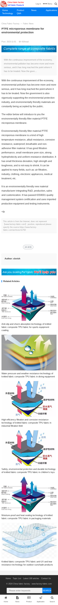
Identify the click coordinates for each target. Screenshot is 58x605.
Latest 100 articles (31, 578)
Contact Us (46, 578)
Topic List (17, 578)
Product (20, 10)
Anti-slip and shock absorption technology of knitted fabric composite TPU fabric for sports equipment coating (26, 327)
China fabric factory (21, 584)
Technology (7, 13)
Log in (38, 4)
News (33, 10)
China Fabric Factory (10, 24)
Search (47, 590)
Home (5, 10)
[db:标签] (28, 247)
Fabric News (28, 24)
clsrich (16, 258)
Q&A (19, 13)
